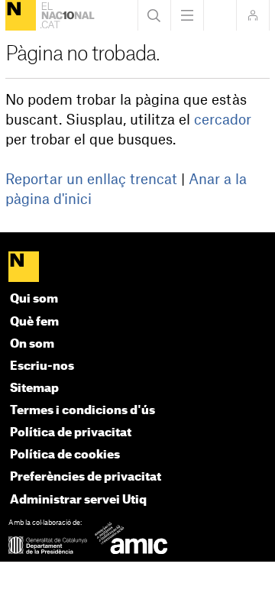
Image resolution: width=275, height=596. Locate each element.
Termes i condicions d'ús (82, 410)
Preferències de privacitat (85, 477)
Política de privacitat (70, 433)
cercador (222, 120)
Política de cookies (65, 455)
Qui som (34, 299)
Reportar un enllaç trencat (91, 179)
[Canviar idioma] (220, 15)
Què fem (34, 322)
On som (32, 344)
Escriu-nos (42, 366)
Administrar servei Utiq (78, 500)
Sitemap (34, 388)
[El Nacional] (20, 15)
